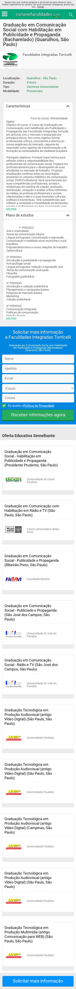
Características (18, 106)
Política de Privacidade (39, 406)
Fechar (40, 6)
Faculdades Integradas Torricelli (47, 54)
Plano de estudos (20, 215)
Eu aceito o (31, 406)
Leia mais (11, 208)
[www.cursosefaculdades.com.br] (38, 14)
